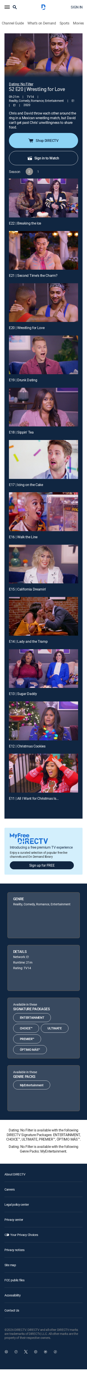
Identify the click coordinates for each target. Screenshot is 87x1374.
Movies (78, 23)
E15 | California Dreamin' (27, 589)
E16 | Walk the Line (23, 536)
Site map (10, 1265)
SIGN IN (77, 7)
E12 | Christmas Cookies (27, 746)
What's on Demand (41, 23)
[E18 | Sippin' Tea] (43, 407)
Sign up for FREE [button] (42, 865)
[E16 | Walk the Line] (43, 511)
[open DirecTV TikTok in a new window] (55, 1352)
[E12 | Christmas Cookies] (43, 720)
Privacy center (13, 1219)
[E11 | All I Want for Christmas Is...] (43, 773)
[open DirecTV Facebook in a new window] (16, 1352)
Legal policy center (16, 1204)
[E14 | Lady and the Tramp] (43, 616)
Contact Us (11, 1310)
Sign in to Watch (46, 158)
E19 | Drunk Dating (23, 380)
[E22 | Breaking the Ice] (43, 198)
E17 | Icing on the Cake (26, 484)
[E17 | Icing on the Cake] (43, 459)
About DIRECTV (14, 1174)
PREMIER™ (27, 1039)
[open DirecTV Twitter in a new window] (26, 1352)
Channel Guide (13, 23)
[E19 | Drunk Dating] (43, 354)
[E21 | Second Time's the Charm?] (43, 250)
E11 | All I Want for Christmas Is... (33, 798)
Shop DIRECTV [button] (47, 140)
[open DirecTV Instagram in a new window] (35, 1352)
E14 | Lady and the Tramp (28, 641)
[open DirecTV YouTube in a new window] (45, 1352)
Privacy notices (14, 1250)
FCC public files (14, 1280)
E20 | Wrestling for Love (26, 327)
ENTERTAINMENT (32, 1017)
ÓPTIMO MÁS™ (30, 1049)
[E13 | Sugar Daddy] (43, 668)
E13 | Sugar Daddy (23, 693)
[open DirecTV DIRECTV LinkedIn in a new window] (6, 1352)
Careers (9, 1189)
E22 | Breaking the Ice (25, 223)
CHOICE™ (26, 1028)
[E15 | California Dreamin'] (43, 564)
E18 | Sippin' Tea (21, 432)
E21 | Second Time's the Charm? (33, 275)
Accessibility (12, 1295)
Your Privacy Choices (24, 1235)
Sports (64, 23)
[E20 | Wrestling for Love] (43, 302)
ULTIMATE (55, 1028)
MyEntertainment (32, 1085)
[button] (7, 7)
